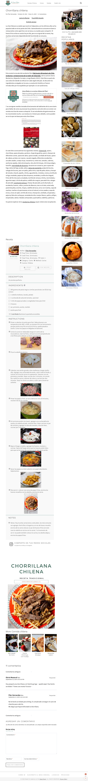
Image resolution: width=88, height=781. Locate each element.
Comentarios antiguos (13, 672)
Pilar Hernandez (12, 14)
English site (57, 3)
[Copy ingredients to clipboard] (24, 285)
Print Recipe (28, 268)
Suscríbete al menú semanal (38, 775)
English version (31, 22)
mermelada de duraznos (20, 165)
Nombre (9, 759)
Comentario (10, 735)
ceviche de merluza (20, 183)
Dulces (42, 3)
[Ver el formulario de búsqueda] (80, 3)
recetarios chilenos (28, 202)
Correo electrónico (31, 759)
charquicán (42, 151)
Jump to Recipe (24, 18)
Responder (52, 678)
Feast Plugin (43, 779)
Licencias (55, 775)
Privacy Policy (63, 779)
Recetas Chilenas (32, 3)
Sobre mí (21, 775)
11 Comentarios (42, 14)
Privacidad (65, 775)
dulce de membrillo (35, 168)
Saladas (49, 3)
